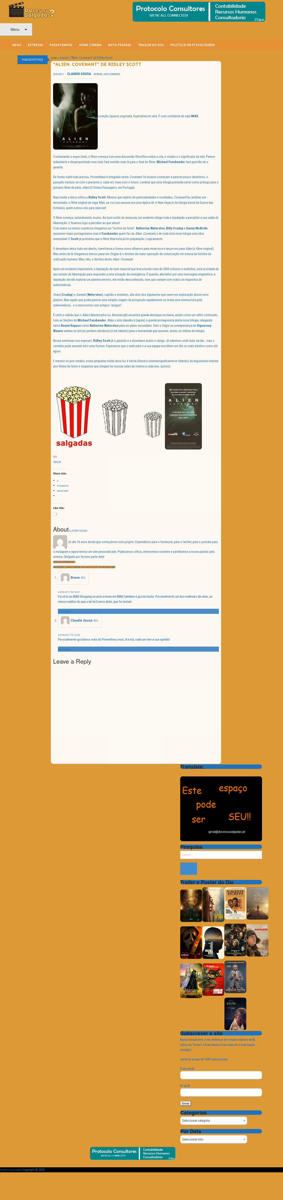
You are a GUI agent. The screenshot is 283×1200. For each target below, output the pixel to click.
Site (55, 457)
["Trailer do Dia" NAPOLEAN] (257, 940)
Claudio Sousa (79, 74)
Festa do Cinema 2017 (64, 562)
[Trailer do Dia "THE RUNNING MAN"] (213, 979)
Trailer (57, 462)
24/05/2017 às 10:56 (69, 634)
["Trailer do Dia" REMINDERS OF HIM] (213, 904)
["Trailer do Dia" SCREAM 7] (191, 942)
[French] (194, 773)
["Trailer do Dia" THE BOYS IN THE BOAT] (257, 903)
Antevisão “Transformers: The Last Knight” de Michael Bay (84, 567)
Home (54, 58)
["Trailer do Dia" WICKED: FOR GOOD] (191, 980)
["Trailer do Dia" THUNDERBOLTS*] (235, 940)
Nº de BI (185, 1086)
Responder (64, 611)
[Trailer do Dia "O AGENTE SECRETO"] (235, 903)
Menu (14, 29)
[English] (188, 773)
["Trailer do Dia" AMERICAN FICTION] (235, 977)
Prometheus (156, 249)
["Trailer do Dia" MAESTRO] (235, 1014)
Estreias (63, 58)
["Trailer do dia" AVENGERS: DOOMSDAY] (191, 905)
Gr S (105, 74)
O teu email (187, 1068)
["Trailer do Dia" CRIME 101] (213, 942)
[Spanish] (200, 773)
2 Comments (113, 74)
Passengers (131, 218)
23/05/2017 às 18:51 (69, 591)
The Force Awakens (120, 203)
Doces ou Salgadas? (10, 1170)
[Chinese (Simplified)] (182, 773)
